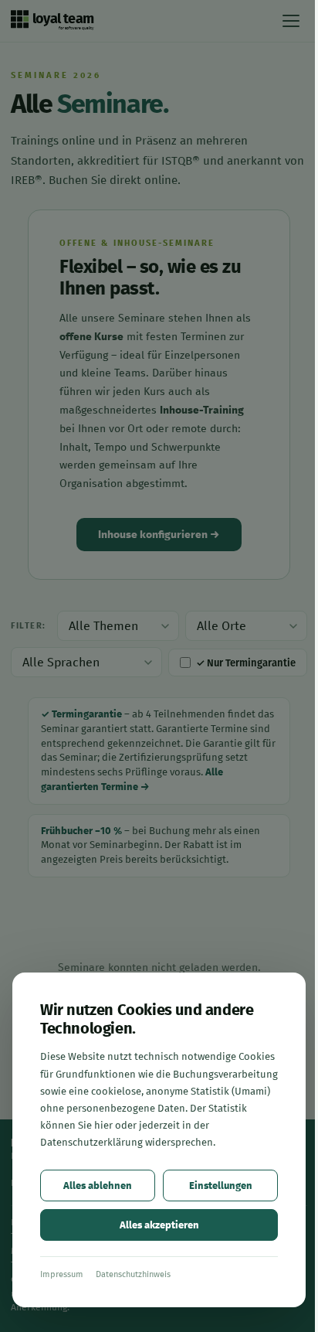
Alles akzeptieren (159, 1225)
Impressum (61, 1274)
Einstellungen (220, 1185)
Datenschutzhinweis (133, 1274)
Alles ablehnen (97, 1185)
